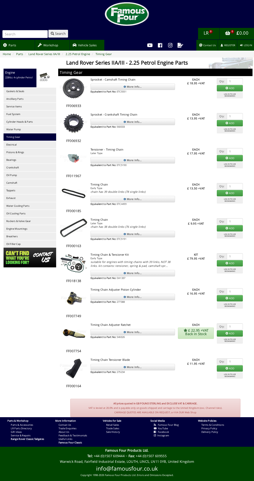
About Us (64, 432)
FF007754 (73, 351)
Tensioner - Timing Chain (107, 149)
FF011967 (73, 176)
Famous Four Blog (167, 424)
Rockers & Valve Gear (18, 221)
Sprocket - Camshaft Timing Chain (113, 79)
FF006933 (73, 105)
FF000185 (73, 211)
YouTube (162, 428)
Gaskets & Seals (15, 91)
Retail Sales (112, 424)
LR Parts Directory (21, 428)
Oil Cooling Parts (15, 213)
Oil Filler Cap (13, 244)
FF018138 (73, 281)
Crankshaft (12, 167)
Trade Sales (112, 428)
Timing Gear (13, 137)
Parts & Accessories (22, 424)
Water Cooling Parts (17, 205)
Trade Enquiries (68, 428)
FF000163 (73, 246)
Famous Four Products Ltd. (127, 450)
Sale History (113, 432)
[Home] (127, 14)
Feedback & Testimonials (73, 435)
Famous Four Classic (70, 442)
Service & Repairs (20, 435)
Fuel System (13, 114)
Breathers (12, 236)
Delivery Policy (209, 432)
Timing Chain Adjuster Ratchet (111, 325)
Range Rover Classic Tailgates (27, 439)
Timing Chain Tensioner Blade (110, 360)
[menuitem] (160, 45)
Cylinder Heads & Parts (19, 121)
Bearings (11, 160)
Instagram (162, 435)
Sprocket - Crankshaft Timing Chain (114, 114)
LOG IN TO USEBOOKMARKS (230, 95)
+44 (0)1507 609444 (109, 456)
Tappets (10, 190)
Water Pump (13, 129)
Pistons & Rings (15, 152)
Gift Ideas (16, 432)
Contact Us (65, 424)
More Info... (134, 86)
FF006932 (73, 140)
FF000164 (73, 386)
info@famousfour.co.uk (127, 468)
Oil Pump (11, 175)
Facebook (162, 432)
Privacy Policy (209, 428)
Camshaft (11, 182)
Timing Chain (99, 184)
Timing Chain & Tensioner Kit (110, 254)
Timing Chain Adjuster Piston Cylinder (116, 289)
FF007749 (73, 316)
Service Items (14, 106)
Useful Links (66, 439)
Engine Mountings (16, 228)
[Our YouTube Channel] (150, 45)
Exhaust (11, 198)
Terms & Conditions (212, 424)
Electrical (11, 144)
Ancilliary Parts (14, 98)
